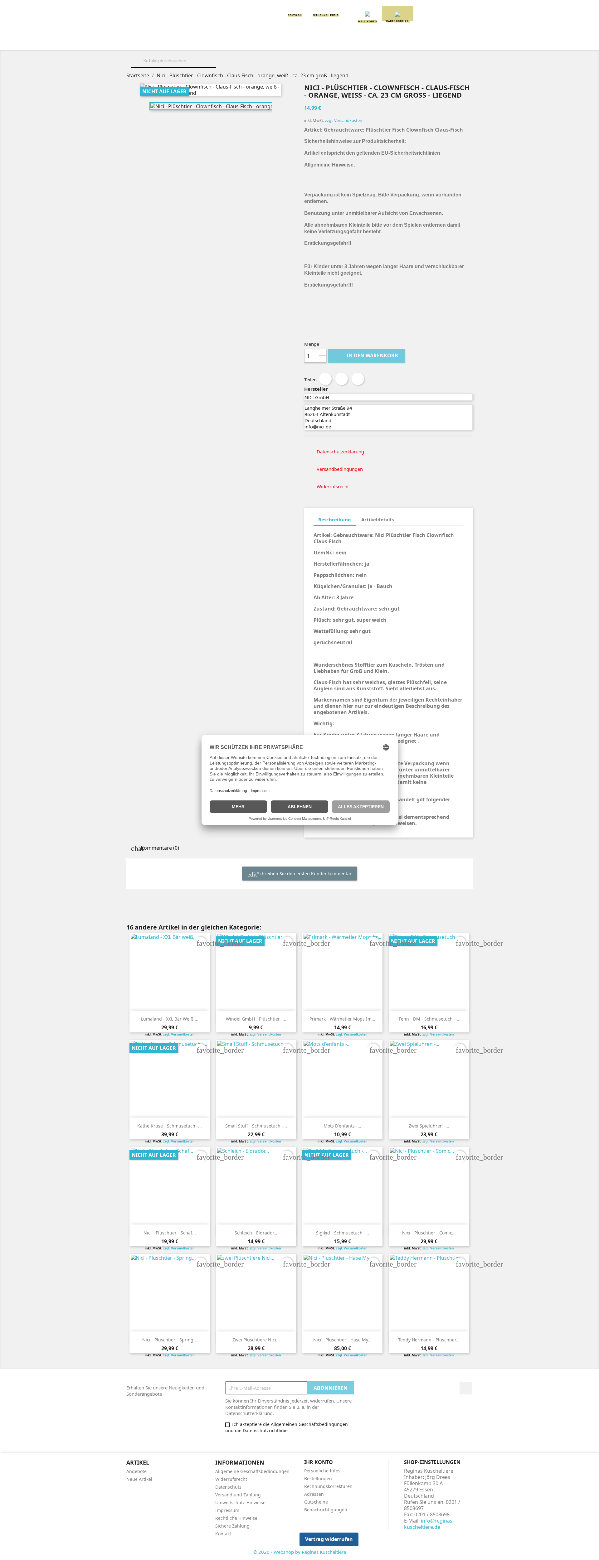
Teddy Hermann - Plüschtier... (429, 1340)
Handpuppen (342, 41)
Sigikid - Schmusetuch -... (342, 1233)
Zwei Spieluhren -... (429, 1126)
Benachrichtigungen (325, 1510)
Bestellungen (318, 1478)
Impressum (227, 1510)
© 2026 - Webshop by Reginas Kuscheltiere (299, 1552)
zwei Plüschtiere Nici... (256, 1340)
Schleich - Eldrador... (256, 1233)
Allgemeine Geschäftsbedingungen (252, 1471)
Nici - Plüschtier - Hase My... (342, 1340)
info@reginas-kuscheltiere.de (429, 1523)
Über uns (181, 41)
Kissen (263, 41)
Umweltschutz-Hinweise (240, 1502)
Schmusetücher (393, 41)
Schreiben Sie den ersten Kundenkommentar (304, 874)
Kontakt (223, 1534)
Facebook (466, 1388)
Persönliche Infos (322, 1471)
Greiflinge (300, 41)
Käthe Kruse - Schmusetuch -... (169, 1126)
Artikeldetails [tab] (377, 519)
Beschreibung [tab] (334, 519)
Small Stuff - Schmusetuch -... (256, 1126)
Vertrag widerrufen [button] (329, 1539)
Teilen (325, 379)
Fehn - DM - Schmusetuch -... (429, 1019)
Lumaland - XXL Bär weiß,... (169, 1019)
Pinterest (358, 379)
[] (214, 66)
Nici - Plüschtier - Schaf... (170, 1233)
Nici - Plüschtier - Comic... (429, 1233)
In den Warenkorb (367, 355)
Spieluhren (441, 41)
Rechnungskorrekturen (328, 1486)
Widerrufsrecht (231, 1479)
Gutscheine (316, 1502)
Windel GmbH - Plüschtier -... (256, 1019)
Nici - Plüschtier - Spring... (169, 1340)
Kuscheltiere (223, 41)
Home (149, 41)
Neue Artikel (139, 1479)
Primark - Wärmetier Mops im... (342, 1019)
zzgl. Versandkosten (343, 120)
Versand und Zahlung (238, 1495)
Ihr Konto (318, 1462)
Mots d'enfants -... (342, 1126)
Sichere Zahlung (232, 1526)
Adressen (314, 1494)
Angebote (136, 1471)
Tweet (341, 379)
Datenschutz (228, 1487)
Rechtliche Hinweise (236, 1518)
